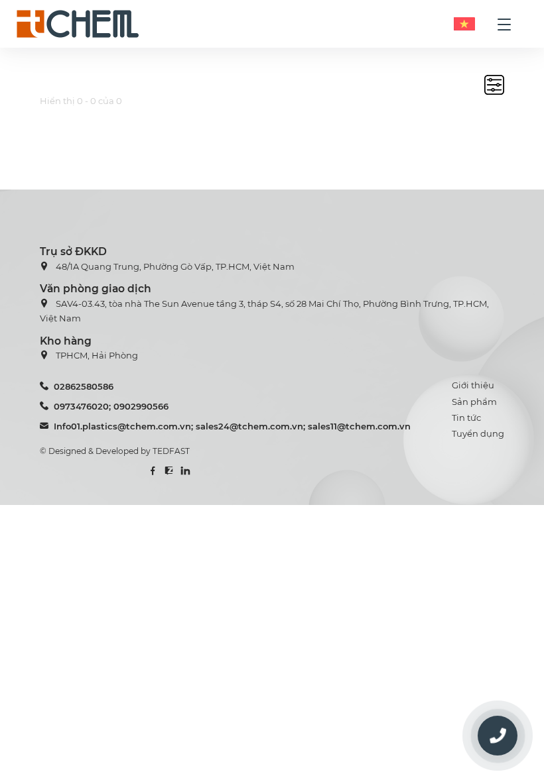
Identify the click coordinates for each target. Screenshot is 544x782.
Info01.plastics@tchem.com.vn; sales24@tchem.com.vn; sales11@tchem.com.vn (232, 426)
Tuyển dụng (478, 433)
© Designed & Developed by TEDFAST (115, 451)
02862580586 (83, 386)
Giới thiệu (473, 385)
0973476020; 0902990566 (111, 406)
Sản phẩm (474, 401)
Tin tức (466, 417)
